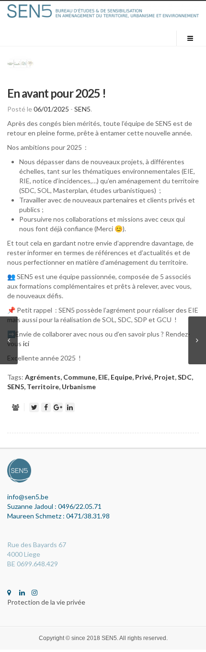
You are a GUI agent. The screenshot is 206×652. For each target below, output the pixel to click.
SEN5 (82, 109)
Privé (143, 377)
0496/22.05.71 (80, 506)
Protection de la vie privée (46, 602)
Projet (164, 377)
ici (26, 343)
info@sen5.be (27, 497)
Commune (79, 377)
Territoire (43, 386)
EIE (103, 377)
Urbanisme (79, 386)
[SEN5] (103, 11)
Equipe (121, 377)
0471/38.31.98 (88, 516)
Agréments (42, 377)
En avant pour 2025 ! (56, 93)
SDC (185, 377)
